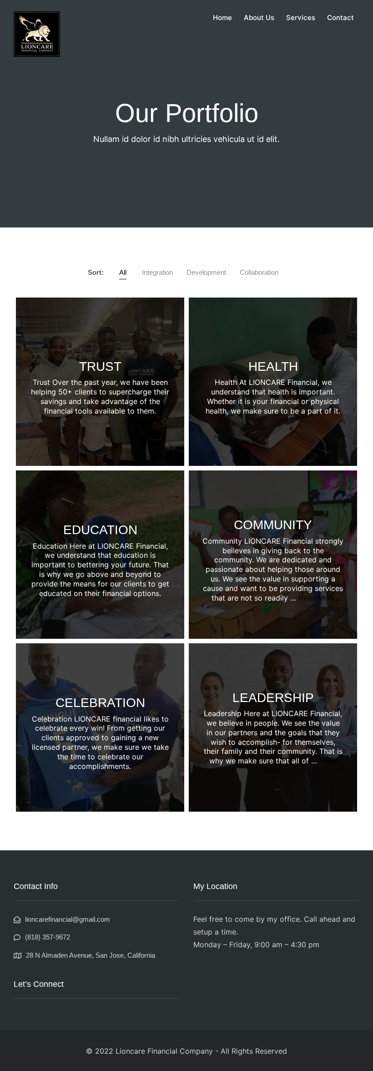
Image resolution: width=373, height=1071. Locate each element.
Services (300, 17)
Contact (340, 17)
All (122, 272)
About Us (259, 17)
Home (222, 17)
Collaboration (259, 272)
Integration (157, 272)
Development (206, 272)
